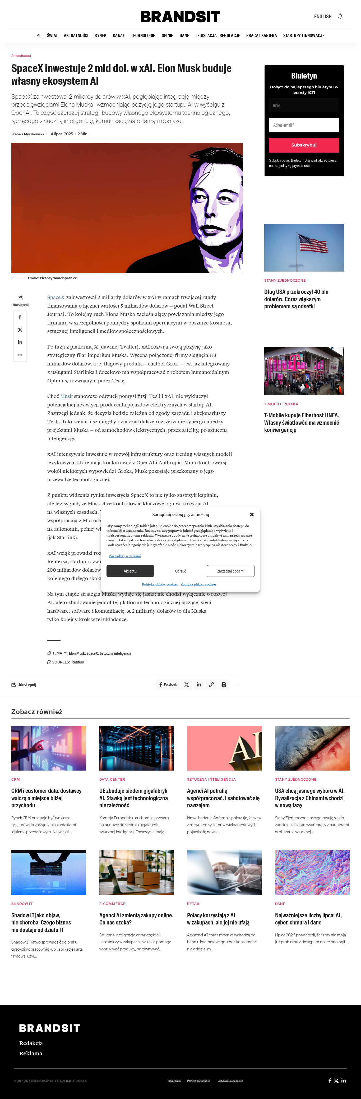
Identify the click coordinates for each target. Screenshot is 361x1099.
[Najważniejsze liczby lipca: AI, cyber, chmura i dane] (312, 872)
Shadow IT (22, 903)
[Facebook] (330, 1081)
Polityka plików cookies (160, 584)
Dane (280, 903)
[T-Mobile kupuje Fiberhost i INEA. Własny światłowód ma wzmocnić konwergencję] (304, 371)
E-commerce (112, 903)
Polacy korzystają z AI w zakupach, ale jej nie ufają (218, 919)
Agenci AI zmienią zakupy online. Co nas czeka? (136, 919)
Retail (193, 903)
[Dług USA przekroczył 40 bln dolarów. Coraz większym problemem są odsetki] (304, 248)
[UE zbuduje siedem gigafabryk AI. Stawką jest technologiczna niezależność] (136, 748)
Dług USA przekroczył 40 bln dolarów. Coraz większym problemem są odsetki (296, 299)
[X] (336, 1081)
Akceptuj (130, 571)
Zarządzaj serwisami (125, 556)
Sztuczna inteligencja (115, 653)
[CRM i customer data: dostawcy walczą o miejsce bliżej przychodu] (48, 748)
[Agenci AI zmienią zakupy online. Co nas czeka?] (136, 872)
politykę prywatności (295, 166)
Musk (66, 396)
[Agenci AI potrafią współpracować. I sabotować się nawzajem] (224, 748)
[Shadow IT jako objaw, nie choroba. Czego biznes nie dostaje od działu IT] (48, 872)
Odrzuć (180, 571)
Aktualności (21, 56)
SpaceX (56, 297)
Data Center (112, 779)
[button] (251, 514)
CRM (15, 779)
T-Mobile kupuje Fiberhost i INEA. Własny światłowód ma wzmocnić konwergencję (301, 422)
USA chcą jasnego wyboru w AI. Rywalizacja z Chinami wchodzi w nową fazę (310, 798)
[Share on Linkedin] (20, 342)
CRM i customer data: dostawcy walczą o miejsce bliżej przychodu (46, 798)
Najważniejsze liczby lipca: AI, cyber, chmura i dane (308, 919)
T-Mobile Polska (281, 404)
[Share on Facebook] (20, 317)
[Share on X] (20, 329)
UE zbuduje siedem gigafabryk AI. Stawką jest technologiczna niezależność (133, 798)
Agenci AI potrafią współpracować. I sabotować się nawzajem (223, 798)
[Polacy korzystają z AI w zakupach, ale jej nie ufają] (224, 872)
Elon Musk (77, 653)
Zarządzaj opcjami (230, 571)
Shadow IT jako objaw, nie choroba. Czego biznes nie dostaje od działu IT (41, 923)
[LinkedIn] (343, 1081)
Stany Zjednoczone (285, 280)
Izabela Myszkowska (27, 134)
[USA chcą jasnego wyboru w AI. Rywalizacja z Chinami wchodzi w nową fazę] (312, 748)
